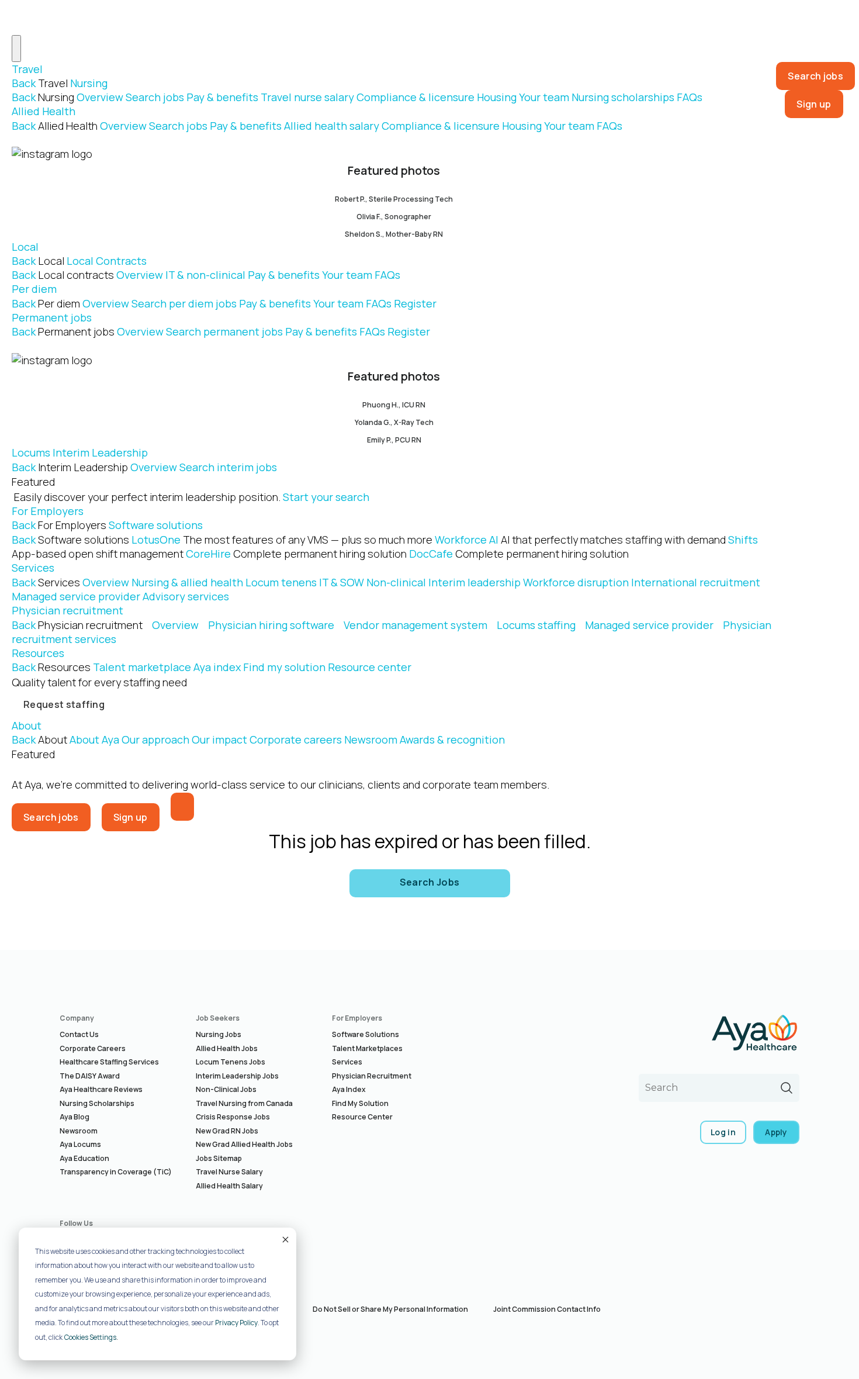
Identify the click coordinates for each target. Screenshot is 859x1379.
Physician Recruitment (371, 1076)
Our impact (219, 739)
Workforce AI (580, 540)
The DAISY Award (90, 1076)
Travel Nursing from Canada (244, 1103)
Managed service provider (76, 596)
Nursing (89, 83)
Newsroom (370, 739)
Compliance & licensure (415, 97)
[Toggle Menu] (16, 48)
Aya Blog (74, 1117)
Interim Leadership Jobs (237, 1076)
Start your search (326, 497)
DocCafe (519, 554)
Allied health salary (331, 126)
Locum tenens (281, 582)
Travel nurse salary (307, 97)
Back (24, 83)
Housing (497, 97)
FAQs (689, 97)
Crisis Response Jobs (233, 1117)
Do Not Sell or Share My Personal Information (390, 1309)
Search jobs (155, 97)
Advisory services (186, 596)
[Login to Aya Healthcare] (182, 807)
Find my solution (284, 667)
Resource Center (362, 1117)
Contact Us (79, 1034)
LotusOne (281, 540)
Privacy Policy (236, 1323)
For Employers (48, 511)
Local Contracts (107, 261)
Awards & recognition (452, 739)
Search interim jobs (228, 467)
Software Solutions (365, 1034)
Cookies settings (90, 1337)
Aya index (217, 667)
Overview (100, 97)
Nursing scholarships (622, 97)
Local (25, 247)
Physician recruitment (67, 610)
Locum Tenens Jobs (230, 1062)
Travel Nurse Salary (229, 1172)
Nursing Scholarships (97, 1103)
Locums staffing (536, 625)
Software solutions (156, 525)
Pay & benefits (222, 97)
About (26, 725)
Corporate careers (296, 739)
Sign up (813, 104)
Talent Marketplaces (367, 1048)
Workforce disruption (576, 582)
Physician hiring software (271, 625)
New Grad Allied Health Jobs (244, 1144)
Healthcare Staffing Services (109, 1062)
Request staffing (64, 704)
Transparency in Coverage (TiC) (116, 1172)
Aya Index (349, 1089)
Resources (38, 653)
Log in (723, 1132)
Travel (27, 69)
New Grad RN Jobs (227, 1131)
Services (33, 568)
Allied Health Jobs (227, 1048)
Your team (544, 97)
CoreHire (296, 554)
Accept (284, 1239)
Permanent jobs (52, 317)
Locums (31, 452)
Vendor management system (415, 625)
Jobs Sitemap (219, 1158)
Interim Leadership (100, 452)
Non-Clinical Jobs (226, 1089)
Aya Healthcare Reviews (101, 1089)
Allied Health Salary (229, 1186)
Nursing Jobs (218, 1034)
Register (415, 303)
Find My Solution (360, 1103)
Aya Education (84, 1158)
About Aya (94, 739)
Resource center (369, 667)
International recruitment (695, 582)
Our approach (155, 739)
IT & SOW (341, 582)
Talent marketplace (142, 667)
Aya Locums (80, 1144)
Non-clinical (396, 582)
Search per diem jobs (184, 303)
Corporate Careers (93, 1048)
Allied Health (43, 111)
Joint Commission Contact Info (547, 1309)
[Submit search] (787, 1088)
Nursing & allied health (187, 582)
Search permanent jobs (224, 331)
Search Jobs (430, 882)
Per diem (34, 289)
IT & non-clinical (205, 275)
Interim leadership (474, 582)
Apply (776, 1132)
